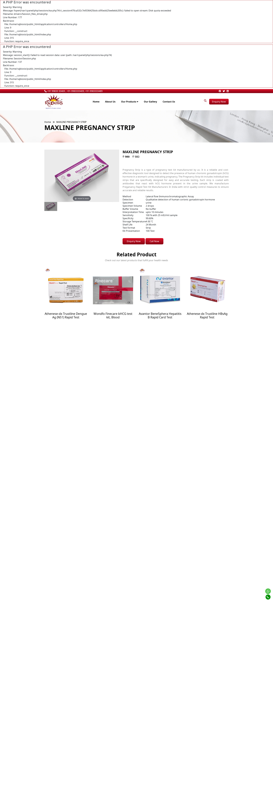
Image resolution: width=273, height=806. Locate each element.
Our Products (129, 101)
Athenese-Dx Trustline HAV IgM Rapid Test (207, 315)
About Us (110, 101)
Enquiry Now (219, 101)
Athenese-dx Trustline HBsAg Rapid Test (160, 315)
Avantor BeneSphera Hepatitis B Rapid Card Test (113, 315)
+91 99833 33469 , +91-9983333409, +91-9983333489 (75, 91)
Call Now (154, 241)
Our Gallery (150, 101)
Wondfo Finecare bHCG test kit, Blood (65, 315)
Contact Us (169, 101)
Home (96, 101)
